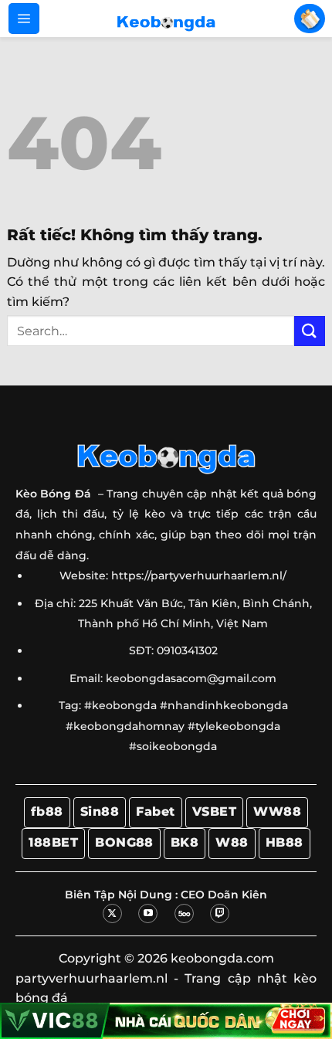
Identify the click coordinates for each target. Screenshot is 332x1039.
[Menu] (23, 18)
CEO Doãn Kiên (224, 894)
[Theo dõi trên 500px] (184, 913)
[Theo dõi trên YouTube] (148, 913)
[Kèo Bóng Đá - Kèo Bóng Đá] (166, 18)
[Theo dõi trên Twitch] (219, 913)
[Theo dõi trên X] (112, 913)
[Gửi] (309, 331)
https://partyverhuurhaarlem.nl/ (198, 575)
